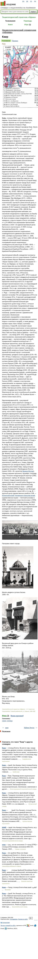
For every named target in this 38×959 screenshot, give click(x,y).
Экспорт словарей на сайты (8, 925)
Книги (10, 24)
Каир (4, 748)
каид (6, 728)
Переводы (28, 21)
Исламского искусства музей (25, 495)
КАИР (4, 827)
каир (4, 844)
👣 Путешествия (5, 922)
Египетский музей (8, 495)
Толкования (10, 21)
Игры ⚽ (27, 24)
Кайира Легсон (29, 728)
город (4, 721)
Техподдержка (13, 919)
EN (23, 1)
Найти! (33, 12)
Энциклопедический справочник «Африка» (19, 17)
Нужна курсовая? (17, 716)
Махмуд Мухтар (27, 471)
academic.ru (8, 3)
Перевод (15, 41)
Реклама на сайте (23, 919)
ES (31, 1)
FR (35, 1)
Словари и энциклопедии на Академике (18, 8)
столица (9, 721)
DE (27, 1)
